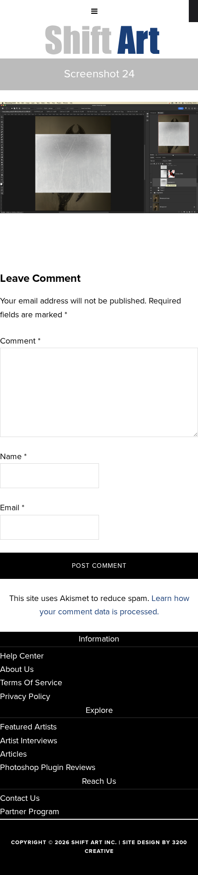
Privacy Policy (25, 696)
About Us (17, 669)
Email (12, 507)
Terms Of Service (31, 682)
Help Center (22, 656)
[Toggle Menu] (94, 11)
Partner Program (29, 811)
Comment (20, 341)
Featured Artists (28, 727)
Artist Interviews (28, 740)
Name (13, 456)
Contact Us (20, 798)
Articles (13, 754)
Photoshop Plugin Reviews (47, 767)
